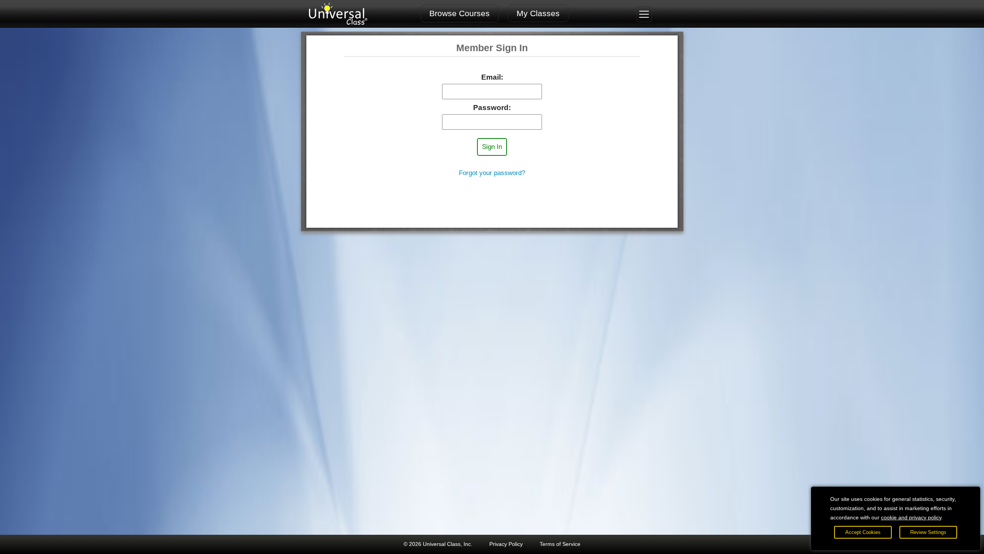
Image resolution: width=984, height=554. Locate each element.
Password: (492, 107)
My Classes (538, 13)
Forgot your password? (492, 173)
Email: (492, 77)
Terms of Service (560, 544)
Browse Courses (459, 13)
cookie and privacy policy (911, 517)
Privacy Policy (506, 544)
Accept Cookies (863, 532)
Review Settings (928, 532)
